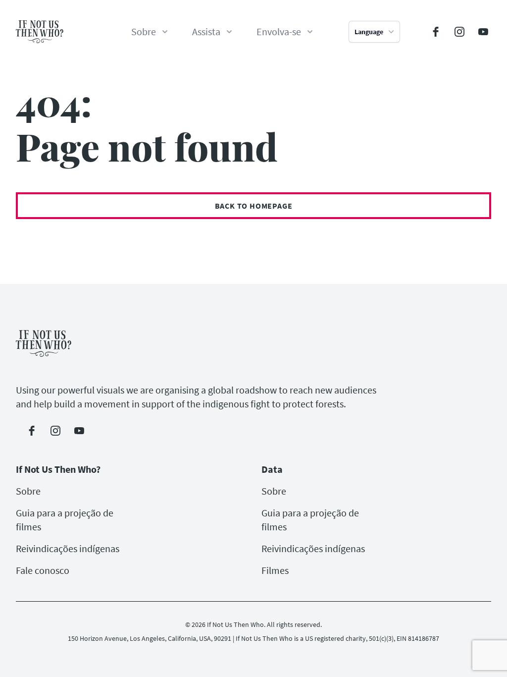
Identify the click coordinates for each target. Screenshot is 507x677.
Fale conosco (42, 570)
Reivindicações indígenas (67, 548)
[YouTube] (483, 32)
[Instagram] (459, 32)
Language (369, 31)
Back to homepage (254, 206)
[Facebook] (436, 32)
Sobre (28, 491)
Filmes (275, 570)
